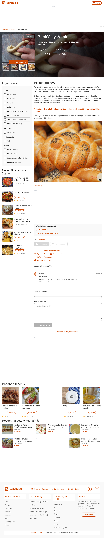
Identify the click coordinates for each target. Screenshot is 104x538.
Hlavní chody (19, 197)
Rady (6, 518)
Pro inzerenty (59, 489)
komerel (18, 432)
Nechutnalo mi (60, 244)
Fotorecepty (9, 508)
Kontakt (7, 525)
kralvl (51, 432)
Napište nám (89, 514)
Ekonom (57, 511)
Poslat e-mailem (58, 254)
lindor (17, 445)
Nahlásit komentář (44, 282)
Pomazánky (32, 412)
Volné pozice (33, 518)
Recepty (13, 29)
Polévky (92, 412)
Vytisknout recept (43, 254)
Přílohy (72, 412)
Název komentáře (40, 291)
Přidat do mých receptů (52, 250)
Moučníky (12, 412)
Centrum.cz (31, 532)
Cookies (32, 505)
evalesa (85, 445)
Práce (56, 524)
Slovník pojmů (10, 522)
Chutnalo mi (43, 244)
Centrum (57, 518)
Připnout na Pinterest (44, 260)
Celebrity (57, 521)
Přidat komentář (44, 325)
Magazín (8, 515)
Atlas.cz (41, 532)
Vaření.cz (5, 29)
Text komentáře (40, 302)
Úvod (7, 502)
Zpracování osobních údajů (39, 515)
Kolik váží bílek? (43, 230)
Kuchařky (8, 512)
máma (43, 239)
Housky (37, 186)
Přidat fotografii (20, 62)
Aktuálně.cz (58, 504)
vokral (85, 432)
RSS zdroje (75, 489)
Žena (56, 514)
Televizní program (60, 528)
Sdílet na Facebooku (44, 257)
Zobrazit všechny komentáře (67, 331)
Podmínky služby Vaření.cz (38, 502)
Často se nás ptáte (41, 489)
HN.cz (56, 507)
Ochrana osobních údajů (38, 512)
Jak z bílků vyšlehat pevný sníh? (48, 233)
